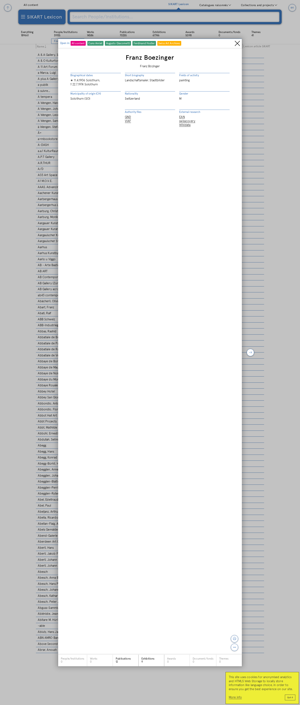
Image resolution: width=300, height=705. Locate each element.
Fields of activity (189, 75)
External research (189, 112)
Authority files (133, 112)
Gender (183, 94)
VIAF (128, 121)
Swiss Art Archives (169, 43)
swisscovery (187, 121)
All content (78, 43)
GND (128, 117)
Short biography (134, 75)
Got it (290, 697)
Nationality (131, 94)
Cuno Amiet (95, 43)
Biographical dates (81, 75)
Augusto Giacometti (118, 43)
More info (235, 697)
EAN (182, 117)
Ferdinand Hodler (144, 43)
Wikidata (184, 125)
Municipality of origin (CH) (85, 94)
